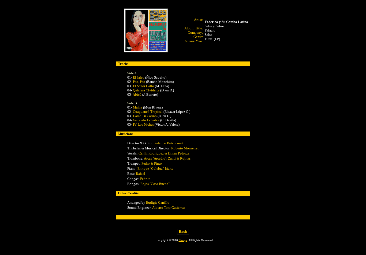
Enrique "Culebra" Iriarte (155, 169)
